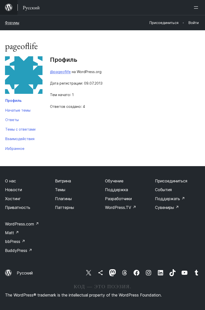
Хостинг (13, 198)
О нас (10, 180)
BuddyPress (18, 250)
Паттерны (64, 207)
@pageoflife (60, 72)
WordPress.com (22, 223)
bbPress (15, 241)
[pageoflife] (23, 76)
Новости (13, 189)
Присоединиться (171, 180)
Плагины (63, 198)
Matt (12, 232)
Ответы (12, 120)
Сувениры (167, 207)
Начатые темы (17, 110)
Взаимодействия (19, 139)
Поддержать (170, 198)
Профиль (13, 100)
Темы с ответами (20, 129)
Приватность (17, 207)
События (163, 189)
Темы (60, 189)
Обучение (114, 180)
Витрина (63, 180)
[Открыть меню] (197, 7)
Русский (25, 272)
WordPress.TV (120, 207)
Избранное (14, 148)
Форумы (12, 23)
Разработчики (118, 198)
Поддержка (116, 189)
